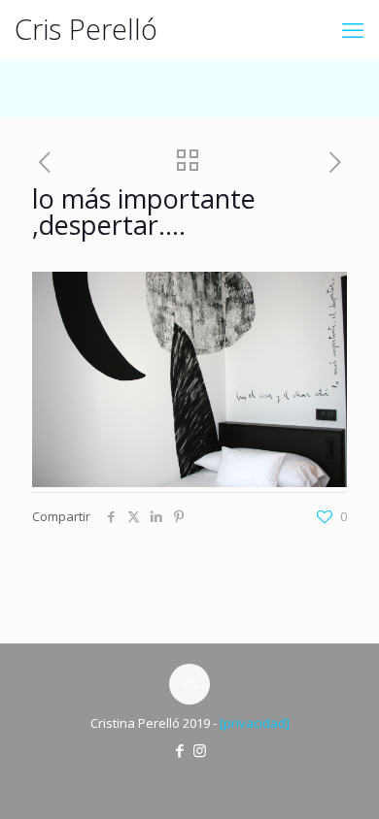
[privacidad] (255, 723)
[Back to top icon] (189, 684)
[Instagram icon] (199, 750)
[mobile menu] (352, 29)
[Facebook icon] (179, 750)
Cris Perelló (86, 29)
